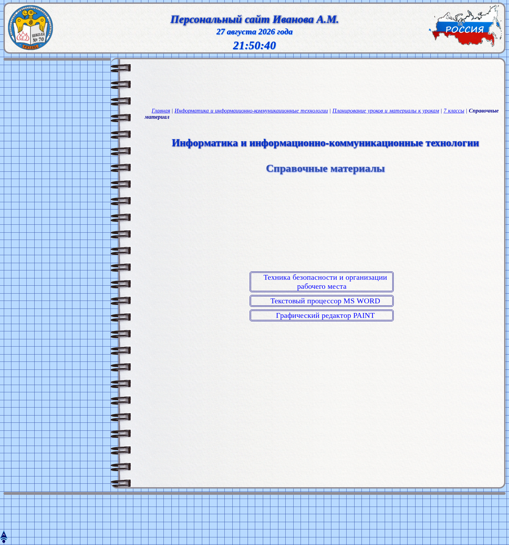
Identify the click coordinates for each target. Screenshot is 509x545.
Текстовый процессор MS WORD (325, 300)
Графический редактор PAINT (325, 315)
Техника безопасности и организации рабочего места (325, 282)
